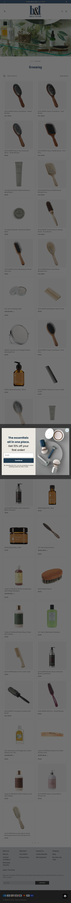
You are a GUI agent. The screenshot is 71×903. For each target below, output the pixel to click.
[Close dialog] (67, 430)
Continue (18, 460)
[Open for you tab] (65, 896)
